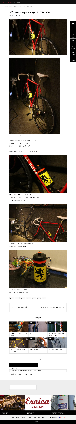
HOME (12, 417)
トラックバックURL (13, 368)
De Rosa (18, 15)
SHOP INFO (36, 417)
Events (29, 417)
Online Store (53, 417)
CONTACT (45, 417)
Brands (23, 417)
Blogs (17, 417)
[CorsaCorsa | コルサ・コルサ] (10, 2)
